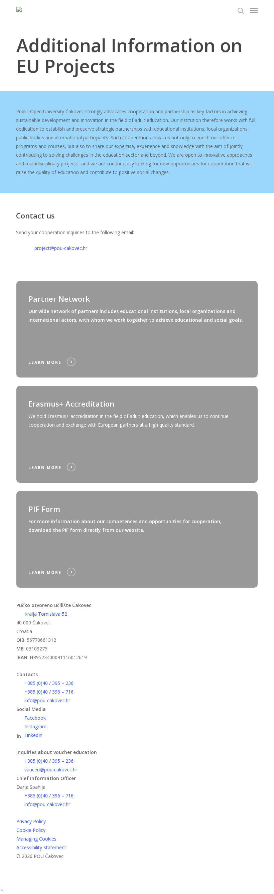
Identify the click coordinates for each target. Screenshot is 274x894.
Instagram (35, 726)
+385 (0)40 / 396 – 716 (49, 692)
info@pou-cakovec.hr (47, 700)
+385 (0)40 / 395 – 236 (49, 683)
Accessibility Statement (41, 847)
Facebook (35, 718)
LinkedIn (33, 735)
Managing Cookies (36, 839)
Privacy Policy (31, 821)
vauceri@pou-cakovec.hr (50, 769)
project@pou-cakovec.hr (60, 248)
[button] (254, 10)
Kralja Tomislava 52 (45, 614)
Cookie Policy (30, 830)
